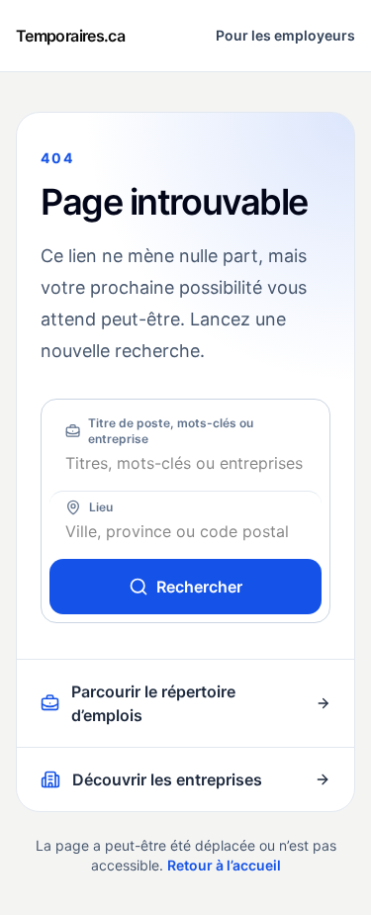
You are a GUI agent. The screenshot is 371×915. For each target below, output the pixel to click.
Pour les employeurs (285, 35)
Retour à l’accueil (224, 865)
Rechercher (199, 586)
